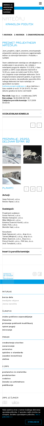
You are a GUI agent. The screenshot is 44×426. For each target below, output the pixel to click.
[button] (33, 189)
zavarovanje (8, 346)
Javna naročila (9, 304)
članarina (6, 320)
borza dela (7, 297)
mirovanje (7, 330)
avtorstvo (7, 349)
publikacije (7, 385)
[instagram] (34, 274)
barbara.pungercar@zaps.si (14, 86)
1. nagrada (7, 35)
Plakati (7, 188)
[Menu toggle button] (40, 3)
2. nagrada (19, 35)
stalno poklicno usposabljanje (17, 316)
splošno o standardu (12, 352)
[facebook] (40, 274)
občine (5, 359)
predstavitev (8, 375)
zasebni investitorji (12, 356)
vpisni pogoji (8, 326)
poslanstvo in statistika (14, 372)
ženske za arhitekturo (13, 382)
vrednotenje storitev (12, 342)
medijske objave (10, 300)
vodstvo (6, 378)
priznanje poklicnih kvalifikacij (17, 323)
